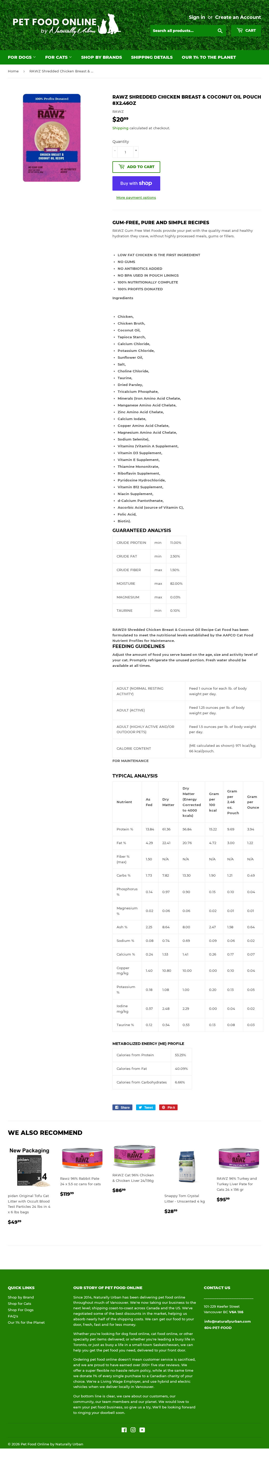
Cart (250, 30)
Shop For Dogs (21, 1310)
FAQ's (13, 1316)
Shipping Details (152, 57)
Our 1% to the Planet (209, 57)
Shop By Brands (101, 57)
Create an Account (238, 17)
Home (13, 71)
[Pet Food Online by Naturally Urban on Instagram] (133, 1431)
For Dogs (20, 57)
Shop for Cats (19, 1303)
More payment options (136, 197)
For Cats (57, 57)
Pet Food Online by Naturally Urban (52, 1444)
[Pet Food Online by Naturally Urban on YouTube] (142, 1431)
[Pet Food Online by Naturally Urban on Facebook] (124, 1431)
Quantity (120, 141)
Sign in (197, 17)
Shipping (120, 128)
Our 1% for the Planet (26, 1322)
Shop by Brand (21, 1297)
